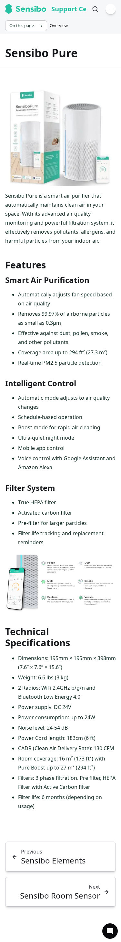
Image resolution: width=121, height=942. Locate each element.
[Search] (95, 9)
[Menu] (111, 9)
